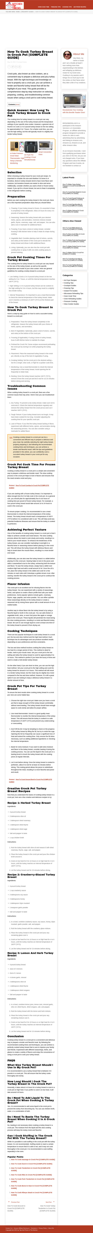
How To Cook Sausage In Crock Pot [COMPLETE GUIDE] (33, 1159)
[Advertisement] (46, 31)
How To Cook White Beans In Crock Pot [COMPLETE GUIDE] (73, 228)
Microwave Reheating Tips (73, 293)
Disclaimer (34, 1228)
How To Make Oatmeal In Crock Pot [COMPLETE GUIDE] (73, 211)
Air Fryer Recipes (79, 7)
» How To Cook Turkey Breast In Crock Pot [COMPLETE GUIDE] (56, 11)
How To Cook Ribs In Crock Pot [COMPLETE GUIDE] (31, 1175)
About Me (51, 1228)
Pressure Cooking (70, 301)
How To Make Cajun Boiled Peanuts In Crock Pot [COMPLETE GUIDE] (74, 186)
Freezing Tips (56, 7)
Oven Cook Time (43, 7)
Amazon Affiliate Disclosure (21, 1228)
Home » (18, 11)
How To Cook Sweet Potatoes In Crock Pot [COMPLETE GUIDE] (73, 199)
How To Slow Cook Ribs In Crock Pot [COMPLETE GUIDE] (73, 234)
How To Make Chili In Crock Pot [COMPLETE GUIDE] (73, 253)
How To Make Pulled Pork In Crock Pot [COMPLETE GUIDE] (74, 247)
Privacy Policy (43, 1228)
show (17, 104)
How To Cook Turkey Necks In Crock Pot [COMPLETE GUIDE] (73, 265)
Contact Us (9, 1228)
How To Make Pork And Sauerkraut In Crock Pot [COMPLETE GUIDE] (74, 241)
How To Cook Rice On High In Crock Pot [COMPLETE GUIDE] (73, 259)
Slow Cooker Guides (71, 304)
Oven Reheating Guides (72, 299)
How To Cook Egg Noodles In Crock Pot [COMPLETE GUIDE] (73, 205)
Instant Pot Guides (70, 291)
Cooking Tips (67, 7)
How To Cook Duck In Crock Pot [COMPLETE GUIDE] (31, 1164)
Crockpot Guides (27, 11)
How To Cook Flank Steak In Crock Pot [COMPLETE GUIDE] (74, 192)
